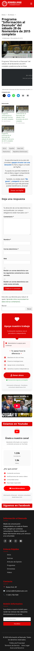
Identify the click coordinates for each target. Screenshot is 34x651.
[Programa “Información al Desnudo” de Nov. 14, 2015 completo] (8, 109)
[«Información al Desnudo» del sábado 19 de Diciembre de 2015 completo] (22, 109)
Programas (11, 565)
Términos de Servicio (12, 645)
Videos (9, 572)
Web (5, 259)
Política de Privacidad (17, 643)
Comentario (9, 217)
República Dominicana (20, 151)
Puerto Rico (6, 151)
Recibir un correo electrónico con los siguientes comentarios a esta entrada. (16, 273)
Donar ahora (18, 375)
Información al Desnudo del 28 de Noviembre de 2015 (16, 89)
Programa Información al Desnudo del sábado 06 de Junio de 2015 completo (8, 137)
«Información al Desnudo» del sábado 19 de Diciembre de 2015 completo (22, 117)
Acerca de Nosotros (17, 648)
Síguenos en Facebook (16, 505)
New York (20, 148)
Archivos (11, 15)
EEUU (4, 148)
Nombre (7, 239)
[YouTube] (21, 541)
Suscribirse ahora (18, 488)
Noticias (10, 558)
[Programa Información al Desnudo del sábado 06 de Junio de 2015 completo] (8, 128)
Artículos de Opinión (14, 562)
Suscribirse (17, 623)
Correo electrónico (11, 249)
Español (11, 148)
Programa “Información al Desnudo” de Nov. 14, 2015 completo (7, 116)
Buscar (4, 306)
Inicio (4, 15)
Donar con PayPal (17, 190)
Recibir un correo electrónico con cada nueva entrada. (16, 283)
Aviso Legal (25, 645)
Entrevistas (11, 569)
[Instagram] (15, 541)
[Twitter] (10, 541)
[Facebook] (5, 541)
